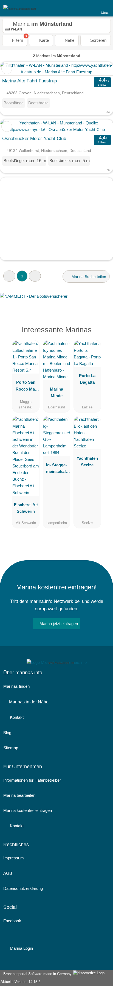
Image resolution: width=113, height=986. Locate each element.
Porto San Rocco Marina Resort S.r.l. (25, 387)
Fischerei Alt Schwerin (26, 508)
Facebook (12, 920)
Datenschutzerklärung (23, 888)
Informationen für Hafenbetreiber (32, 780)
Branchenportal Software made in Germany (36, 974)
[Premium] (101, 334)
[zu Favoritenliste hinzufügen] (6, 68)
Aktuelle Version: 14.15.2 (20, 982)
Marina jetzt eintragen (58, 623)
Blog (7, 732)
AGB (7, 873)
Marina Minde (56, 392)
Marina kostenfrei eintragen (27, 810)
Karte (43, 40)
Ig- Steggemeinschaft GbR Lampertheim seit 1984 (56, 469)
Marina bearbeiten (19, 795)
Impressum (13, 858)
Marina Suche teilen (88, 276)
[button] (9, 276)
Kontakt (16, 717)
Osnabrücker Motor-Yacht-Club (34, 138)
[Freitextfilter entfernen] (88, 8)
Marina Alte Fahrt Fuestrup (29, 80)
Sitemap (10, 747)
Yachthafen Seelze (87, 461)
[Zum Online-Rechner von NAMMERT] (56, 300)
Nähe (69, 40)
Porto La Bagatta (87, 379)
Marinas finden (16, 686)
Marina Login (21, 948)
